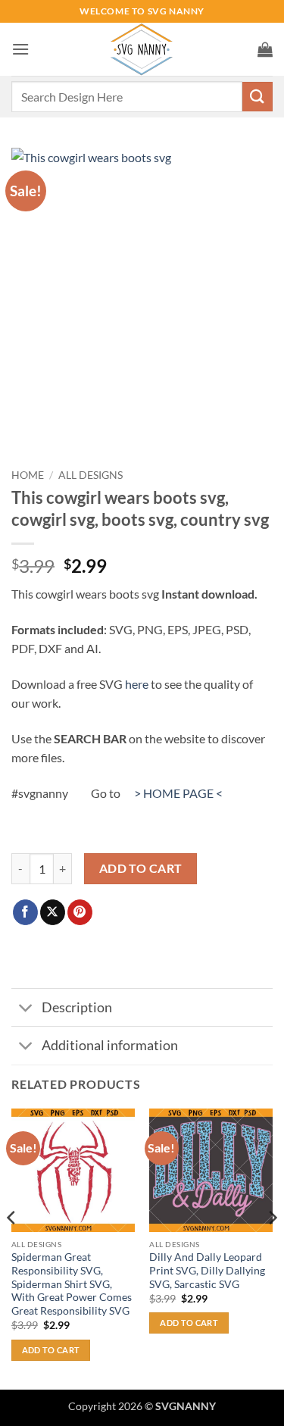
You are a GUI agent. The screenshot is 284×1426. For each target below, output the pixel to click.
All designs (90, 475)
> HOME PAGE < (178, 793)
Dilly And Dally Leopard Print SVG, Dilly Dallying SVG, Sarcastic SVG (207, 1270)
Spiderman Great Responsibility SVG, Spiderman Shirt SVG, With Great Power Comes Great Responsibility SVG (71, 1284)
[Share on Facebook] (25, 912)
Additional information (110, 1045)
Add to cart (141, 868)
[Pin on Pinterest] (79, 912)
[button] (20, 48)
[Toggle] (26, 1009)
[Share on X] (52, 912)
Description (77, 1007)
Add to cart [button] (51, 1350)
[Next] (272, 1247)
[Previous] (12, 1247)
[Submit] (257, 96)
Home (27, 475)
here (136, 684)
